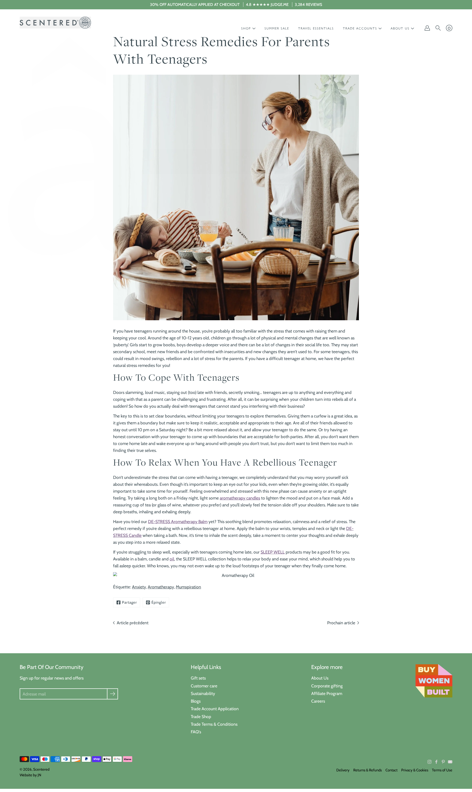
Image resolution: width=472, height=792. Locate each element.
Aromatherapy (161, 586)
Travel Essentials (316, 28)
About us (400, 28)
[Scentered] (55, 22)
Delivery (343, 770)
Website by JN (30, 775)
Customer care (204, 685)
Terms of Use (442, 770)
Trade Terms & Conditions (214, 724)
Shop (246, 28)
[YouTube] (450, 762)
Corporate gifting (327, 685)
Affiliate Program (326, 693)
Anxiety (139, 586)
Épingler (158, 602)
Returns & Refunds (367, 770)
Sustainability (203, 693)
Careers (318, 701)
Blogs (196, 701)
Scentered (41, 769)
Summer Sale (277, 28)
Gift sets (198, 678)
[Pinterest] (443, 762)
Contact (391, 770)
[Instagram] (429, 762)
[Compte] (427, 28)
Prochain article (341, 622)
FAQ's (196, 731)
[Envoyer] (112, 693)
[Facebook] (436, 762)
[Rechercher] (438, 28)
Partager (129, 602)
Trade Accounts (360, 28)
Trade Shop (201, 716)
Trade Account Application (215, 708)
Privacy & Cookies (414, 770)
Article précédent (132, 622)
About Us (319, 678)
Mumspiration (188, 586)
